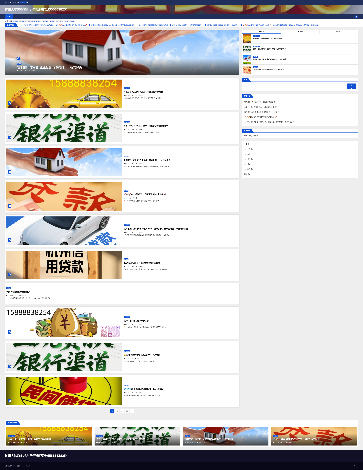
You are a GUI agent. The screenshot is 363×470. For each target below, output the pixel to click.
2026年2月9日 (129, 358)
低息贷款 (52, 21)
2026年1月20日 (130, 392)
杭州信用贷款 (127, 316)
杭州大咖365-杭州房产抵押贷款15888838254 (36, 9)
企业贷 (246, 144)
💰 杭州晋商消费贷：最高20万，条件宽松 (142, 355)
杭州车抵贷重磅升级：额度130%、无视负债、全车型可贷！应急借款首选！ (157, 228)
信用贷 (66, 21)
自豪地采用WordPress (11, 466)
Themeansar (32, 466)
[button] (353, 16)
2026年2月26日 (130, 266)
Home (9, 17)
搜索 (245, 79)
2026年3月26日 (130, 232)
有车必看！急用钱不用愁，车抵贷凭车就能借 (45, 67)
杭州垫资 (247, 154)
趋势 (339, 31)
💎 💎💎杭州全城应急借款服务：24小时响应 (144, 389)
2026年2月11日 (12, 295)
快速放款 (72, 21)
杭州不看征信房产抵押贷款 (18, 291)
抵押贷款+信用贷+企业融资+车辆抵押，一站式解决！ (270, 59)
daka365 (33, 70)
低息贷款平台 (59, 21)
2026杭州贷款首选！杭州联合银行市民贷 (142, 263)
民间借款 (247, 174)
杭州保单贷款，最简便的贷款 (136, 320)
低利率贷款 (45, 21)
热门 (301, 31)
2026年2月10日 (130, 324)
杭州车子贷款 (20, 63)
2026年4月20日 (23, 70)
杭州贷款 (15, 21)
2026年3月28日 (130, 163)
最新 (262, 31)
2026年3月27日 (130, 198)
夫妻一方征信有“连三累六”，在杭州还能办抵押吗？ (269, 49)
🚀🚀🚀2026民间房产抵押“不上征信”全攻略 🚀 (269, 70)
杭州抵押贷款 (256, 46)
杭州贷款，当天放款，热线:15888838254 (30, 21)
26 (127, 411)
